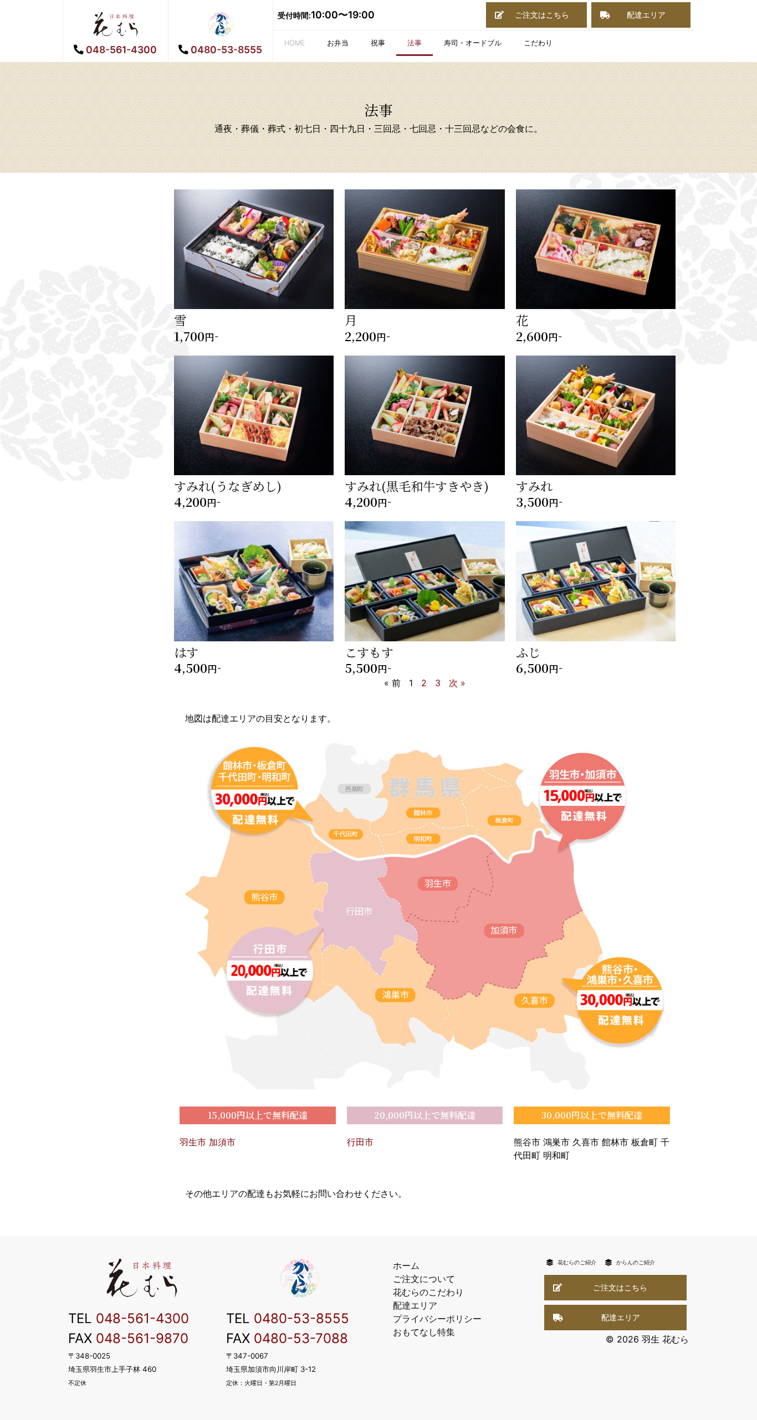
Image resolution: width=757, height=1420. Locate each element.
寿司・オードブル (473, 43)
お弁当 (338, 43)
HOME (294, 43)
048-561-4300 (142, 1318)
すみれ (534, 486)
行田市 (360, 1142)
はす (186, 652)
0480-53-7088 (301, 1338)
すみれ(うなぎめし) (228, 486)
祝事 (378, 43)
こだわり (538, 43)
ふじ (528, 652)
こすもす (369, 652)
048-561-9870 (142, 1338)
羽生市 (193, 1142)
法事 (414, 43)
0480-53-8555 (301, 1318)
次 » (457, 682)
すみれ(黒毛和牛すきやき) (417, 486)
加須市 (222, 1142)
